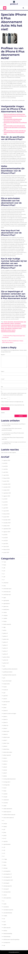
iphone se (5, 761)
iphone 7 (5, 740)
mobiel (4, 805)
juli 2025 (5, 499)
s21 (4, 853)
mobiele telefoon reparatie (9, 814)
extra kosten (17, 325)
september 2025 (7, 493)
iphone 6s (5, 734)
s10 (4, 847)
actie (25, 321)
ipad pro (5, 698)
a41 (4, 570)
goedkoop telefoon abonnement (10, 669)
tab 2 (4, 921)
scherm (5, 894)
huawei (5, 686)
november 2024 (6, 522)
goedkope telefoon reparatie (9, 674)
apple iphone (6, 600)
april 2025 (5, 507)
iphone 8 (5, 746)
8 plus (4, 564)
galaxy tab (5, 660)
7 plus (4, 561)
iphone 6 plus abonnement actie (15, 326)
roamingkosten (8, 328)
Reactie (3, 354)
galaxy (4, 630)
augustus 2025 (6, 496)
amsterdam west (7, 594)
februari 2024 (6, 549)
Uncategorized (6, 942)
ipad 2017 (5, 695)
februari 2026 (6, 478)
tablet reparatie (6, 927)
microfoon (5, 802)
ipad (4, 692)
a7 (3, 579)
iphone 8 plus (6, 749)
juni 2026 (5, 466)
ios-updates (23, 325)
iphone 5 (5, 716)
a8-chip (5, 321)
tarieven (9, 330)
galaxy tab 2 (6, 663)
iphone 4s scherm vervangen (9, 713)
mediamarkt (6, 799)
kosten (4, 787)
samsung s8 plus (7, 891)
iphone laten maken (7, 752)
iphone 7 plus (6, 743)
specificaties (4, 330)
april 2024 (5, 543)
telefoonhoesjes (6, 936)
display (5, 621)
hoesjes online (6, 683)
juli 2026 (5, 463)
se (3, 900)
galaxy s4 (5, 642)
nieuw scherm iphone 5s (8, 817)
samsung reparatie (7, 886)
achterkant (5, 582)
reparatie (5, 841)
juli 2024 (5, 534)
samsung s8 (6, 889)
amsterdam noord (7, 588)
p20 (4, 829)
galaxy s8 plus (6, 657)
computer (5, 615)
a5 (3, 573)
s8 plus (4, 862)
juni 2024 (5, 537)
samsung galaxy (6, 871)
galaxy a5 (5, 633)
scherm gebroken (7, 897)
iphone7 (5, 773)
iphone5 (5, 767)
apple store (5, 606)
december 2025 (6, 484)
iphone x (5, 764)
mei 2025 (5, 504)
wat (4, 945)
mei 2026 (5, 469)
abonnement (10, 321)
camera (5, 612)
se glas (4, 903)
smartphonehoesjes (7, 912)
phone (4, 832)
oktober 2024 (6, 525)
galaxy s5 (5, 645)
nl (3, 820)
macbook (5, 793)
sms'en (19, 328)
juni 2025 (5, 502)
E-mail (3, 379)
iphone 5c (5, 719)
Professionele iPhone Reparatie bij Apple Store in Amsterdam (13, 336)
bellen (2, 323)
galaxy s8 (5, 654)
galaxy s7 (5, 651)
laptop (4, 790)
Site (2, 386)
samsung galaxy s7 (7, 874)
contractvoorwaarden (6, 325)
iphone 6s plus (6, 737)
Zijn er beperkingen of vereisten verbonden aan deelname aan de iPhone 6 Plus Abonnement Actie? (15, 132)
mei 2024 (5, 540)
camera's (12, 323)
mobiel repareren (7, 811)
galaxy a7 (5, 636)
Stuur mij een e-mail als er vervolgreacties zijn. (12, 401)
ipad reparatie (6, 701)
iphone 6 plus (4, 326)
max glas (5, 796)
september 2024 (7, 528)
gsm (4, 677)
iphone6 (5, 770)
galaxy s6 (5, 648)
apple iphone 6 (6, 603)
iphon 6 (5, 704)
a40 (4, 567)
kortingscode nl (6, 782)
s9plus (4, 865)
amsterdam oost (7, 591)
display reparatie (7, 624)
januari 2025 (6, 516)
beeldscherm (6, 609)
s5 (3, 856)
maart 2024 (6, 546)
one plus (5, 823)
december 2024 (6, 519)
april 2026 (5, 472)
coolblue (5, 618)
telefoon (5, 930)
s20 (4, 850)
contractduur (18, 323)
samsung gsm (6, 883)
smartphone (15, 328)
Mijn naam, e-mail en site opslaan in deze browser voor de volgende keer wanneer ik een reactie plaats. (13, 393)
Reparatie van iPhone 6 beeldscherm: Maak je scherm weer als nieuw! (12, 341)
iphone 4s (5, 710)
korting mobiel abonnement (9, 778)
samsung (5, 868)
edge (4, 627)
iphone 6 (5, 728)
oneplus (5, 826)
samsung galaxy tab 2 (8, 880)
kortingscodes (6, 784)
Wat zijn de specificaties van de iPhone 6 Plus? (14, 114)
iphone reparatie (7, 755)
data (13, 325)
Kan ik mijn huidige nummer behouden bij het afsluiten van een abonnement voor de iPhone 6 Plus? (15, 127)
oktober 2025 (6, 490)
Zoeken (3, 412)
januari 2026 (6, 481)
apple (4, 597)
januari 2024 (6, 552)
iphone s (5, 758)
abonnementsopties (18, 321)
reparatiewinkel (6, 844)
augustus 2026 (6, 460)
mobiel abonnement (7, 808)
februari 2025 (6, 513)
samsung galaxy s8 (7, 877)
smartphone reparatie (8, 909)
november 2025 (6, 487)
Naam (2, 371)
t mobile (5, 915)
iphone (4, 707)
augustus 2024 (6, 531)
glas (4, 666)
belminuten (7, 323)
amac (4, 585)
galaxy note (6, 639)
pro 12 (4, 838)
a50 (4, 576)
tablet (4, 924)
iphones (5, 776)
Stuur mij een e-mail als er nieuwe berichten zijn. (13, 405)
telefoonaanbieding (7, 933)
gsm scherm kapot (7, 680)
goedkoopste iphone (7, 671)
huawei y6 (5, 689)
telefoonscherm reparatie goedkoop (11, 939)
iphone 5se (5, 725)
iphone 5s (5, 722)
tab (4, 918)
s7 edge (5, 859)
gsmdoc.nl (14, 4)
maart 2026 (6, 475)
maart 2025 (6, 510)
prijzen (4, 835)
